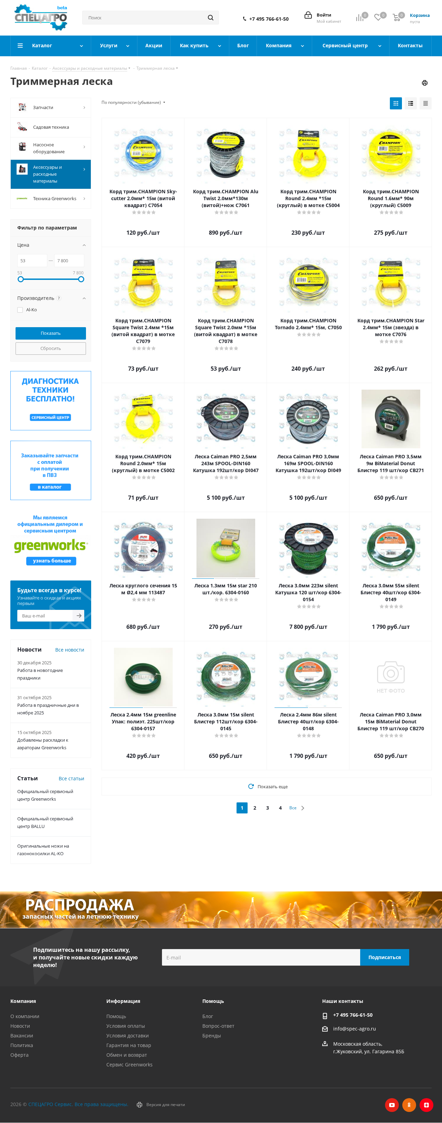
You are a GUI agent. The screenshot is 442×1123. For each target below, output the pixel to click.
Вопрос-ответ (218, 1026)
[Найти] (210, 18)
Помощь (116, 1016)
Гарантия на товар (128, 1045)
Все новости (69, 649)
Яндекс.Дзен (426, 1105)
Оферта (19, 1055)
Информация (123, 1001)
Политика (21, 1045)
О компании (24, 1016)
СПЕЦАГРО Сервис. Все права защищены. (78, 1104)
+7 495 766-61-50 (269, 19)
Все (293, 808)
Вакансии (21, 1035)
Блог (207, 1016)
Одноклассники (409, 1105)
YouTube (392, 1105)
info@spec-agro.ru (354, 1028)
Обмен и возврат (126, 1055)
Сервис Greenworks (129, 1064)
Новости (20, 1026)
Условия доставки (127, 1035)
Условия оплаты (125, 1026)
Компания (23, 1001)
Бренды (211, 1035)
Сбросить (50, 348)
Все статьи (71, 778)
